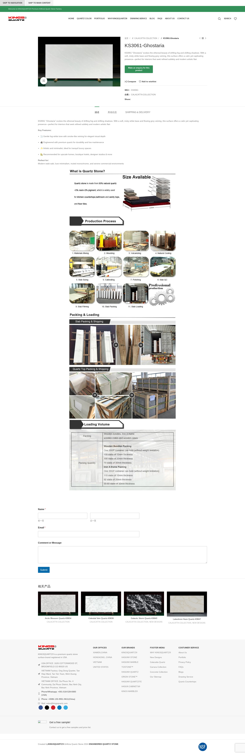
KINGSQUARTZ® (129, 652)
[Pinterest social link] (139, 99)
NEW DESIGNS (155, 622)
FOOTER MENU (157, 648)
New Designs (156, 657)
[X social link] (136, 99)
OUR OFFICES (100, 648)
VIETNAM (97, 662)
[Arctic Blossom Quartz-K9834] (58, 604)
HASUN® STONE (129, 657)
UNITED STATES (100, 667)
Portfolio (182, 657)
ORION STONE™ (129, 677)
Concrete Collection (159, 672)
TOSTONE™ (127, 667)
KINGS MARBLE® (130, 691)
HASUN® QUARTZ (130, 672)
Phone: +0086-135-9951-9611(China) (58, 699)
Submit (43, 570)
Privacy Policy (185, 662)
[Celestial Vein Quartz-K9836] (101, 604)
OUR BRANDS (128, 648)
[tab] (97, 110)
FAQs (181, 667)
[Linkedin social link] (141, 99)
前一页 (41, 521)
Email (41, 527)
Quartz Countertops (187, 681)
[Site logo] (23, 18)
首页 (127, 38)
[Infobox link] (79, 725)
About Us (183, 652)
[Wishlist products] (235, 19)
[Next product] (205, 38)
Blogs (181, 672)
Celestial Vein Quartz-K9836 (101, 618)
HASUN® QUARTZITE (132, 681)
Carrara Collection (158, 667)
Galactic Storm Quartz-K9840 (144, 618)
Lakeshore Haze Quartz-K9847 (187, 619)
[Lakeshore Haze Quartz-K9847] (187, 604)
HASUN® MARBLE (130, 662)
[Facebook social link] (133, 99)
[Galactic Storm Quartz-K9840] (144, 604)
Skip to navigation (12, 3)
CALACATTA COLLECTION (146, 38)
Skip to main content (39, 3)
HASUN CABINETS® (131, 686)
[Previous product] (199, 38)
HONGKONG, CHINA (102, 657)
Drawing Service (186, 677)
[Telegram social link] (144, 99)
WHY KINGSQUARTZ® (160, 652)
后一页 (93, 521)
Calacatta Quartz (157, 662)
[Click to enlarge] (43, 80)
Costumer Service (189, 648)
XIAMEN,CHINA (100, 652)
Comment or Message (50, 543)
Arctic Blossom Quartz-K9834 (58, 618)
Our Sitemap (155, 677)
